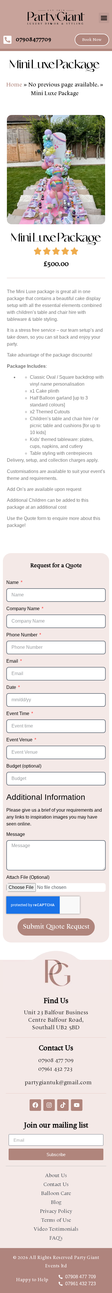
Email (12, 661)
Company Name (23, 608)
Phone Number (22, 635)
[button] (104, 18)
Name (13, 582)
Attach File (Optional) (27, 877)
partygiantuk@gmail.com (58, 1083)
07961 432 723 (55, 1069)
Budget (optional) (23, 766)
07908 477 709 (56, 1061)
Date (11, 687)
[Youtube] (76, 1105)
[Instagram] (49, 1105)
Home (15, 85)
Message (15, 834)
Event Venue (20, 740)
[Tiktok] (63, 1105)
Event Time (18, 713)
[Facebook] (35, 1105)
